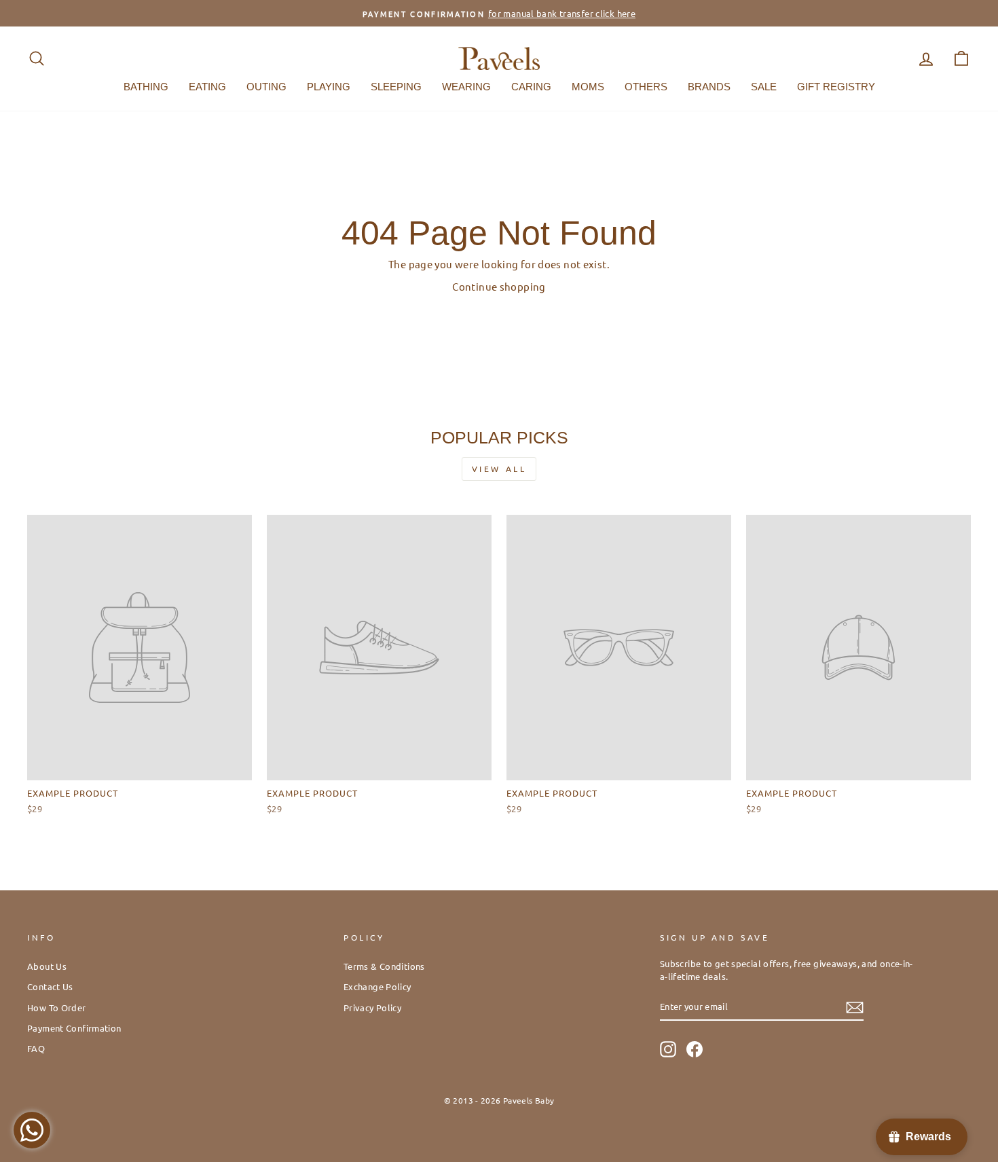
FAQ (36, 1048)
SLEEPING (396, 86)
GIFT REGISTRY (836, 86)
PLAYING (328, 86)
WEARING (466, 86)
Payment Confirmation (74, 1028)
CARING (531, 86)
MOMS (588, 86)
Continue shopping (498, 286)
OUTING (266, 86)
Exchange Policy (377, 986)
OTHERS (646, 86)
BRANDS (709, 86)
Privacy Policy (372, 1007)
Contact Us (50, 986)
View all (499, 468)
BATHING (146, 86)
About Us (47, 966)
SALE (764, 86)
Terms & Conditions (384, 966)
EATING (207, 86)
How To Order (56, 1007)
